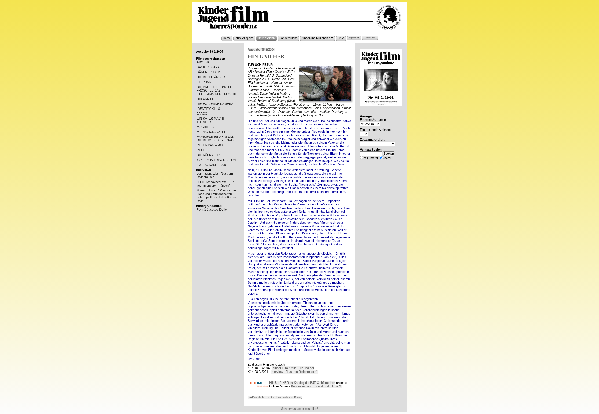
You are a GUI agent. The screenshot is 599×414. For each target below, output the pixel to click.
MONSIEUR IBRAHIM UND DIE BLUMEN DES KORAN (215, 138)
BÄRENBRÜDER (208, 72)
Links (341, 38)
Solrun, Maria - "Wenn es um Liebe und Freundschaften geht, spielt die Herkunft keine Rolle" (217, 196)
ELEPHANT (205, 82)
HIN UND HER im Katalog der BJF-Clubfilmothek (302, 383)
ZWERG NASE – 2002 (212, 165)
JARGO (202, 113)
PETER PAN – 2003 (210, 145)
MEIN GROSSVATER (211, 132)
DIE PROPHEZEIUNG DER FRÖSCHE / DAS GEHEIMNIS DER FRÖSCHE (217, 90)
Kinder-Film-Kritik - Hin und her (293, 368)
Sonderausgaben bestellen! (299, 408)
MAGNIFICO (205, 127)
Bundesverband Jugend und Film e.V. (316, 386)
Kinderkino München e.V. (317, 38)
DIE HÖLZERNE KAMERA (215, 104)
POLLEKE (204, 150)
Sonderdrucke (288, 38)
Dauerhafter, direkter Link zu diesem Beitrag (277, 397)
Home (227, 38)
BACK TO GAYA (208, 67)
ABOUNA (203, 62)
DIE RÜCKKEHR (208, 155)
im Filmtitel (370, 158)
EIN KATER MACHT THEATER (211, 120)
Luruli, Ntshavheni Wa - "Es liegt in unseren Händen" (215, 183)
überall (387, 158)
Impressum (354, 38)
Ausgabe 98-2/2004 (261, 49)
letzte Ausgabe (244, 38)
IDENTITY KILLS (208, 108)
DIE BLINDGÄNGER (211, 77)
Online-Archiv (266, 38)
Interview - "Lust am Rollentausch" (294, 372)
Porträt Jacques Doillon (212, 209)
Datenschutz (370, 38)
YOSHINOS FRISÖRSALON (216, 160)
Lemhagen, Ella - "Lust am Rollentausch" (215, 175)
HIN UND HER (206, 99)
